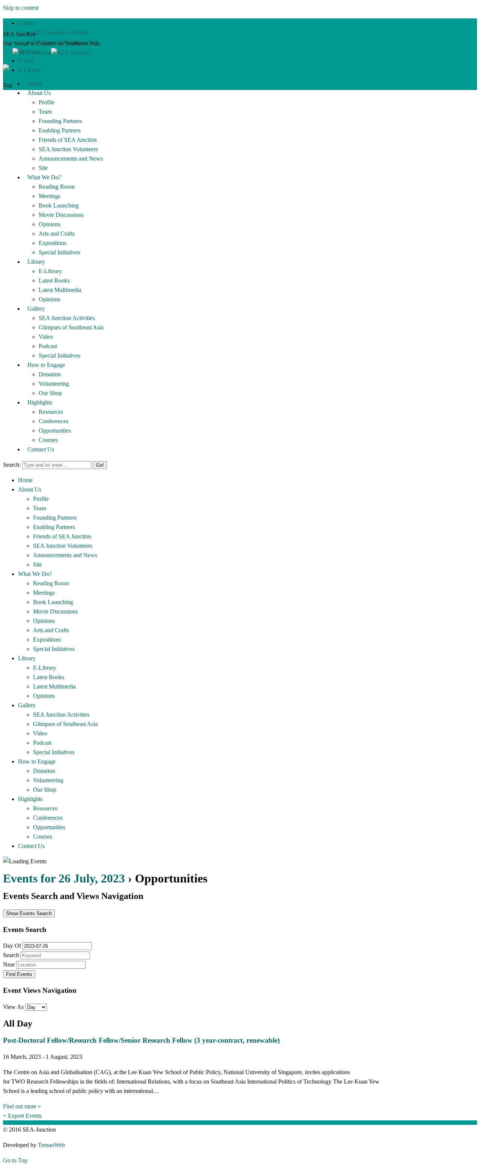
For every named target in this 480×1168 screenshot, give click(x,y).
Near (9, 964)
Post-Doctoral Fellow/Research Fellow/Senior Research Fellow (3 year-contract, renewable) (141, 1040)
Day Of (12, 946)
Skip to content (21, 8)
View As (14, 1007)
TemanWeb (51, 1145)
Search (11, 955)
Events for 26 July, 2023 (64, 878)
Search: (12, 464)
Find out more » (22, 1106)
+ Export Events (22, 1115)
